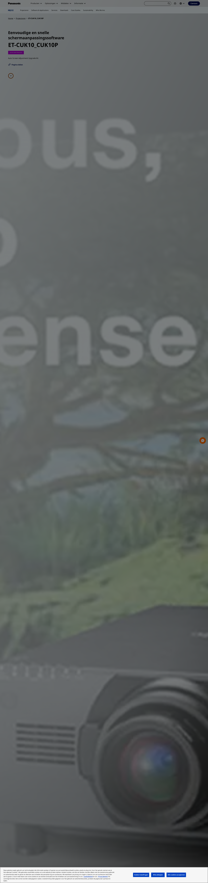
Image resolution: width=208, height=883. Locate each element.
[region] (104, 875)
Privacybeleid (103, 876)
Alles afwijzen (158, 875)
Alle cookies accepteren (176, 875)
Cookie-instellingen (141, 875)
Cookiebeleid (88, 876)
